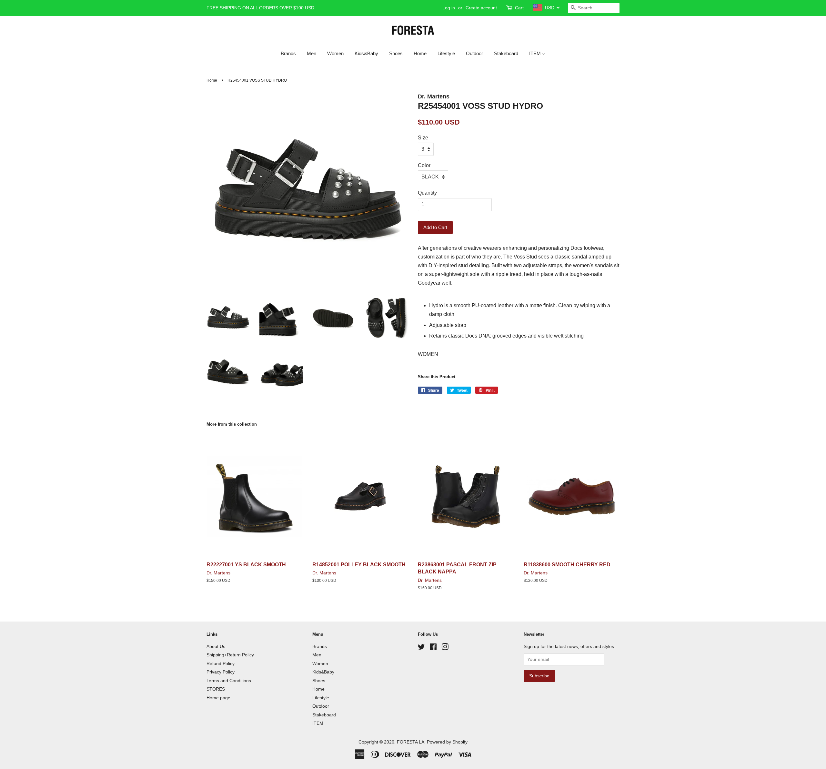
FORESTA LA (410, 742)
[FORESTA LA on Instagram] (444, 648)
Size (423, 137)
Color (424, 165)
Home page (218, 697)
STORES (215, 689)
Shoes (396, 53)
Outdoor (474, 53)
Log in (448, 7)
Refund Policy (220, 663)
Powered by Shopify (447, 742)
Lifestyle (446, 53)
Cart (519, 7)
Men (311, 53)
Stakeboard (506, 53)
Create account (481, 7)
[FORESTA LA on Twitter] (421, 648)
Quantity (427, 193)
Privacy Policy (220, 672)
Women (335, 53)
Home (420, 53)
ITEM (535, 53)
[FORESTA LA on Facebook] (433, 648)
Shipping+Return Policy (230, 655)
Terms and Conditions (228, 680)
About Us (215, 646)
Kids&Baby (366, 53)
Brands (288, 53)
